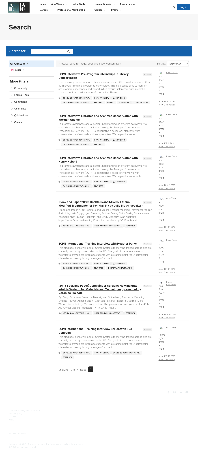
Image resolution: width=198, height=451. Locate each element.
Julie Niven (171, 198)
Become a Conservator (113, 422)
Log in (183, 7)
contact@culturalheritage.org (24, 429)
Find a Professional (110, 419)
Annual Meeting (109, 416)
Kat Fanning (171, 327)
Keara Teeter (172, 72)
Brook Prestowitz (171, 283)
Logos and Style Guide (158, 416)
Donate (104, 413)
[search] (170, 7)
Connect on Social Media (159, 419)
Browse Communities (65, 413)
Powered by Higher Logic (176, 444)
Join (103, 410)
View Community (167, 104)
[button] (59, 4)
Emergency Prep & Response (116, 425)
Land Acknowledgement (159, 410)
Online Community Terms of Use (163, 413)
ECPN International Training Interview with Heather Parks (97, 243)
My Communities (63, 410)
